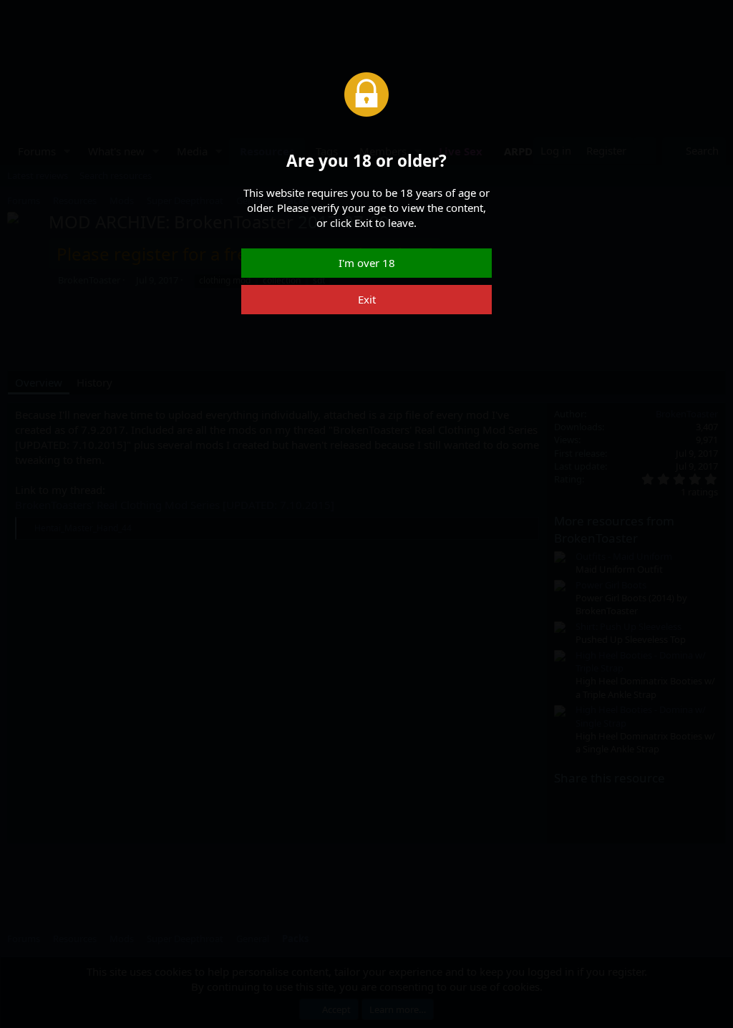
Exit (367, 299)
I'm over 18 (367, 263)
